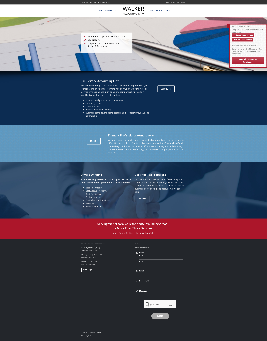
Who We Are (110, 11)
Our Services (166, 88)
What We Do (156, 11)
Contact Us (142, 198)
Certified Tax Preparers (150, 174)
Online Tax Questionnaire (243, 35)
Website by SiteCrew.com (88, 336)
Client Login (170, 2)
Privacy (99, 332)
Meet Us (93, 141)
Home (100, 11)
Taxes (167, 11)
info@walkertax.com (142, 248)
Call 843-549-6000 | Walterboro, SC (96, 2)
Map (183, 2)
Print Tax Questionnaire (243, 39)
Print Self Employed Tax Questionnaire (248, 60)
